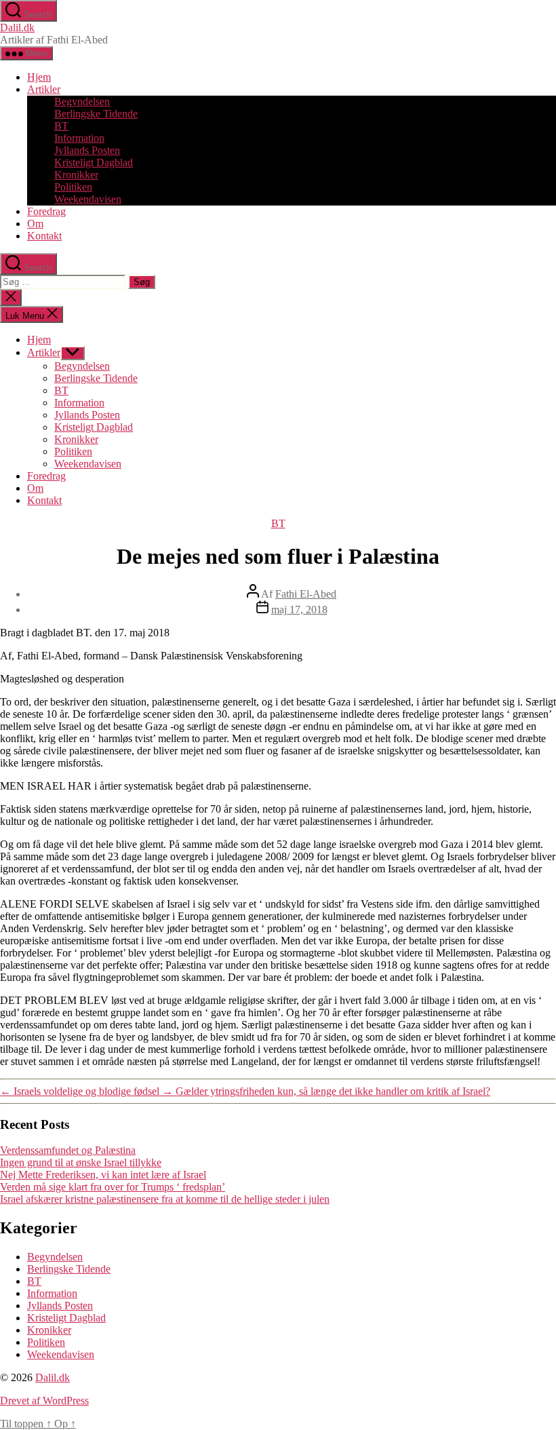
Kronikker (76, 174)
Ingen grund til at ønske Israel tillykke (80, 1162)
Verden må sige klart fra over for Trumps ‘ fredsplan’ (112, 1187)
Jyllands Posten (87, 150)
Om (35, 223)
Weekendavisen (87, 199)
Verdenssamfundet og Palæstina (68, 1150)
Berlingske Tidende (96, 113)
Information (79, 138)
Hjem (39, 77)
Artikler (43, 89)
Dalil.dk (17, 27)
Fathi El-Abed (305, 594)
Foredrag (46, 211)
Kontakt (44, 235)
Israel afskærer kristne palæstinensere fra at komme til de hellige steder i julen (165, 1199)
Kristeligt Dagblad (93, 162)
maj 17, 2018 (299, 609)
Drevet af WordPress (44, 1400)
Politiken (73, 187)
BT (61, 126)
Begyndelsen (82, 101)
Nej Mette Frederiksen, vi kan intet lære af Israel (103, 1174)
